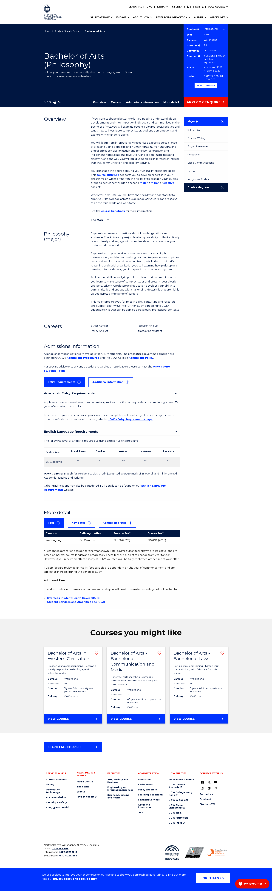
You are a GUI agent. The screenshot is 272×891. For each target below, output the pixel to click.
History (191, 171)
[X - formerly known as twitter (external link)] (209, 782)
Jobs (141, 812)
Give (149, 6)
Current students (56, 779)
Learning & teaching (150, 794)
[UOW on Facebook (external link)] (202, 782)
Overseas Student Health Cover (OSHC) (73, 598)
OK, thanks (213, 878)
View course (68, 720)
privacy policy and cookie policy (75, 878)
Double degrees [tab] (198, 187)
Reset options (205, 85)
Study (57, 31)
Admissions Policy (141, 357)
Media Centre (85, 781)
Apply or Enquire (204, 102)
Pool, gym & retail (56, 807)
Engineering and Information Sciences (120, 788)
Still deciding (194, 130)
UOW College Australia (177, 786)
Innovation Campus (180, 779)
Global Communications (200, 162)
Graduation (144, 779)
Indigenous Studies (198, 179)
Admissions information (142, 102)
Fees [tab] (51, 522)
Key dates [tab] (78, 522)
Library (162, 6)
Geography (193, 154)
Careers (116, 102)
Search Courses (72, 31)
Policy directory (147, 789)
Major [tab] (192, 121)
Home (47, 31)
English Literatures (197, 146)
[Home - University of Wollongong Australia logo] (53, 12)
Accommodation (56, 797)
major (144, 182)
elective (168, 182)
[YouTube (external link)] (216, 782)
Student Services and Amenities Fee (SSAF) (77, 601)
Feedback (205, 799)
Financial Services (149, 799)
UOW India (175, 812)
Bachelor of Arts (95, 31)
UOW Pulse (175, 823)
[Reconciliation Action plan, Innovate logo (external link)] (172, 852)
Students (179, 6)
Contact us (206, 794)
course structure (107, 174)
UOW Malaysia (177, 818)
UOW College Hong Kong (180, 793)
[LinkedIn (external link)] (209, 788)
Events (81, 791)
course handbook (113, 211)
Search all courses (64, 747)
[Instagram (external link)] (202, 788)
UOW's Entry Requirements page (130, 419)
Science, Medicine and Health (118, 796)
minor (155, 182)
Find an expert (85, 796)
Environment (145, 784)
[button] (46, 102)
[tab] (64, 382)
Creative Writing (196, 138)
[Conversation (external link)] (216, 788)
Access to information (145, 806)
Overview (99, 102)
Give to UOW (207, 804)
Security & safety (56, 802)
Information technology (53, 791)
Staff (197, 6)
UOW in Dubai (177, 800)
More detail (171, 102)
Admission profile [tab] (115, 522)
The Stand (83, 786)
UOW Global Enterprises (176, 806)
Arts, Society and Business (117, 781)
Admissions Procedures (83, 357)
